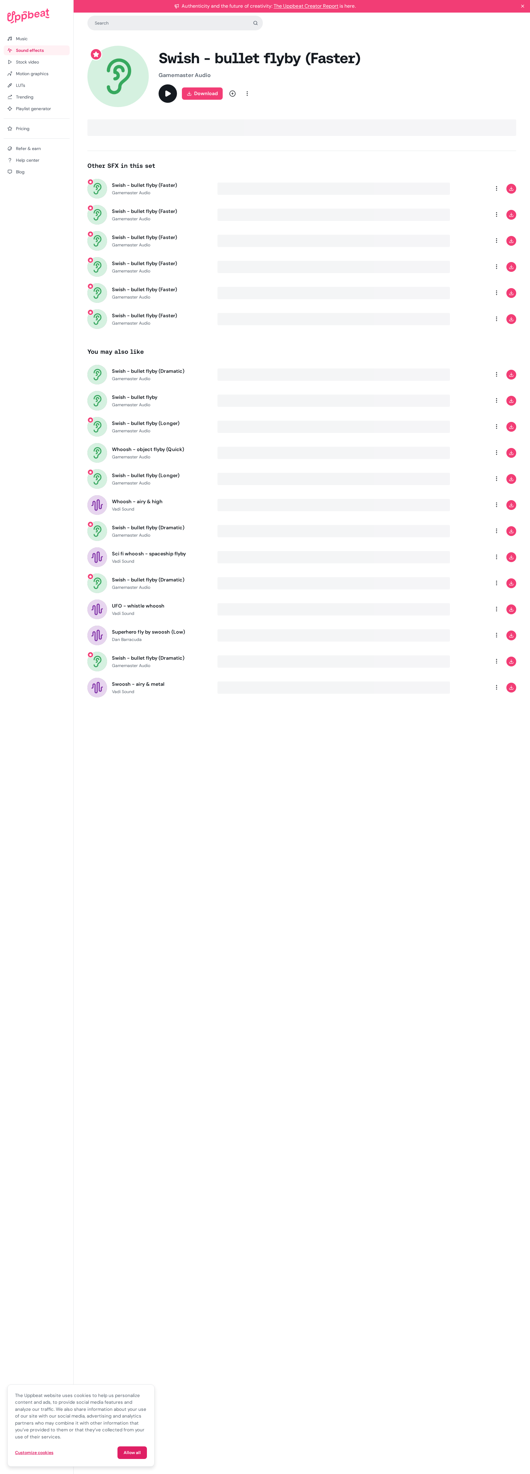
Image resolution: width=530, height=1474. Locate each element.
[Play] (168, 93)
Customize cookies (34, 1452)
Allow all (132, 1452)
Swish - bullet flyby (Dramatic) (148, 371)
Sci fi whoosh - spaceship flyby (149, 553)
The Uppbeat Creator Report (306, 6)
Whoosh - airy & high (137, 501)
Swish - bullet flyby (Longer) (145, 423)
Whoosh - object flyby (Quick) (148, 449)
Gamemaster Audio (185, 75)
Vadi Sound (123, 509)
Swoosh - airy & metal (138, 684)
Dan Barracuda (127, 639)
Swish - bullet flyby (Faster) (144, 185)
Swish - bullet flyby (135, 397)
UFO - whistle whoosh (138, 606)
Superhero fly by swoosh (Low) (148, 632)
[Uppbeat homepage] (36, 16)
